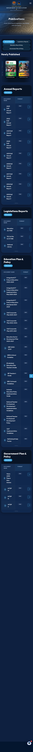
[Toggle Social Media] (31, 376)
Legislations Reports (22, 41)
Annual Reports (9, 41)
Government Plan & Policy (16, 48)
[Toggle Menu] (30, 3)
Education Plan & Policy (16, 45)
